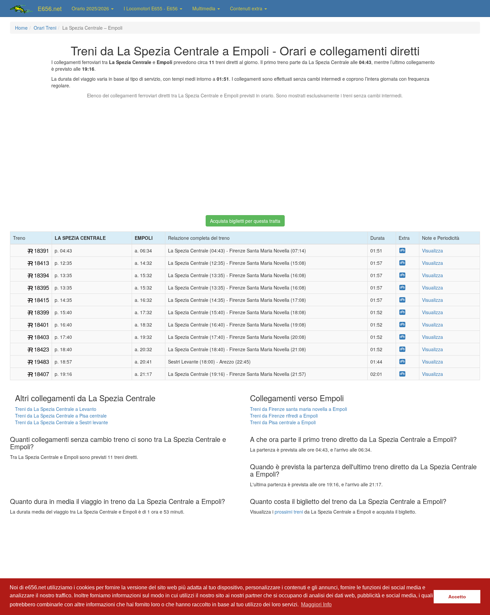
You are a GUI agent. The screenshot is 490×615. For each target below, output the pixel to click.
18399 (41, 312)
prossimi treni (289, 511)
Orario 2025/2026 (91, 8)
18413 (41, 263)
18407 (41, 374)
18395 (41, 287)
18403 (41, 337)
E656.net (50, 8)
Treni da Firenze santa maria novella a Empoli (298, 409)
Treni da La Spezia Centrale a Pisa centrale (61, 415)
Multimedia (204, 8)
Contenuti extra (247, 8)
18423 (41, 349)
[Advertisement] (245, 153)
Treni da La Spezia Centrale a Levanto (55, 409)
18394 (41, 275)
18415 (41, 300)
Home (21, 27)
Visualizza (432, 250)
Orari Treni (45, 27)
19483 (41, 362)
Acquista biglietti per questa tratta (245, 220)
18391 (41, 250)
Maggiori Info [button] (316, 604)
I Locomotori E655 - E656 (151, 8)
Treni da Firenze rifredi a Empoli (284, 415)
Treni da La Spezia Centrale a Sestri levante (61, 422)
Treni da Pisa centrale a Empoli (283, 422)
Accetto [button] (457, 596)
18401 (41, 325)
